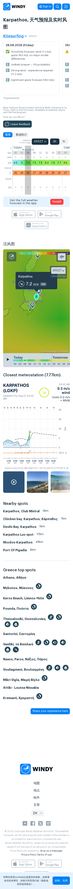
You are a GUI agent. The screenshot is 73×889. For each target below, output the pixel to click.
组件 (36, 797)
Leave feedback (20, 124)
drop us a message (51, 851)
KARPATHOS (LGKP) (16, 388)
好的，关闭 (61, 880)
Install (57, 201)
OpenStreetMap (49, 351)
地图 (36, 783)
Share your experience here (50, 711)
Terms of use (44, 855)
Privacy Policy (28, 855)
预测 (8, 134)
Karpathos (25, 276)
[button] (54, 392)
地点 (36, 790)
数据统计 (21, 134)
